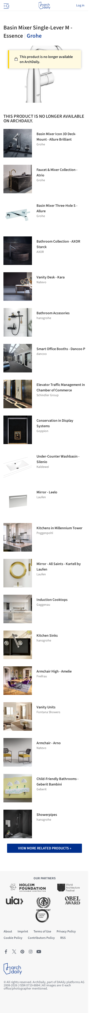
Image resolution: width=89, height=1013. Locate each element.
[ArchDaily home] (44, 5)
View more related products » (44, 848)
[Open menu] (6, 5)
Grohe (34, 36)
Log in (80, 5)
